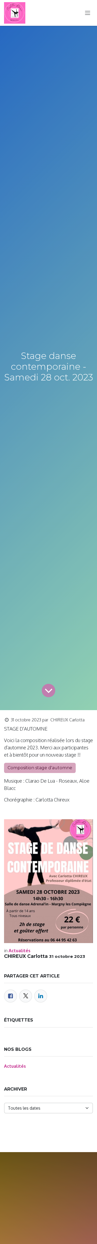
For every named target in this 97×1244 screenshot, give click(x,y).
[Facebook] (10, 996)
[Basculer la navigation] (87, 13)
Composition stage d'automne (40, 767)
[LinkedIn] (40, 996)
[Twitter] (25, 996)
